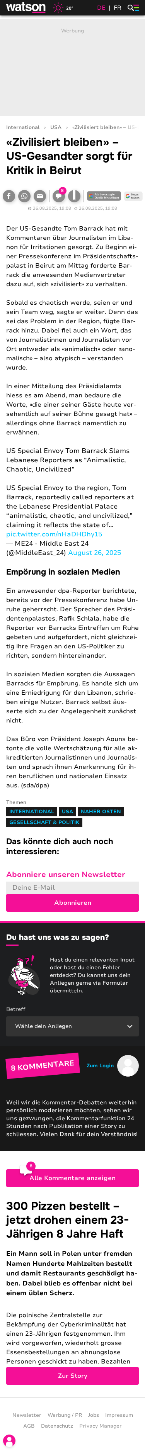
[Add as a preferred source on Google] (104, 196)
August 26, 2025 (94, 552)
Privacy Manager (100, 1426)
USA (55, 127)
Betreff (16, 1009)
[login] (9, 1441)
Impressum (119, 1415)
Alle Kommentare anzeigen (72, 1178)
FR (117, 8)
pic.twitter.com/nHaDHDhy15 (54, 534)
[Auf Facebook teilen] (9, 196)
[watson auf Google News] (133, 196)
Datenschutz (57, 1426)
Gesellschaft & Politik (44, 822)
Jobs (93, 1415)
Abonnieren (72, 903)
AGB (29, 1426)
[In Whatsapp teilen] (24, 196)
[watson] (26, 7)
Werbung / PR (65, 1415)
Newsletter (26, 1415)
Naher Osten (101, 811)
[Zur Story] (72, 1292)
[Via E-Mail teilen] (40, 196)
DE (101, 8)
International (22, 127)
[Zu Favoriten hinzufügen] (74, 196)
